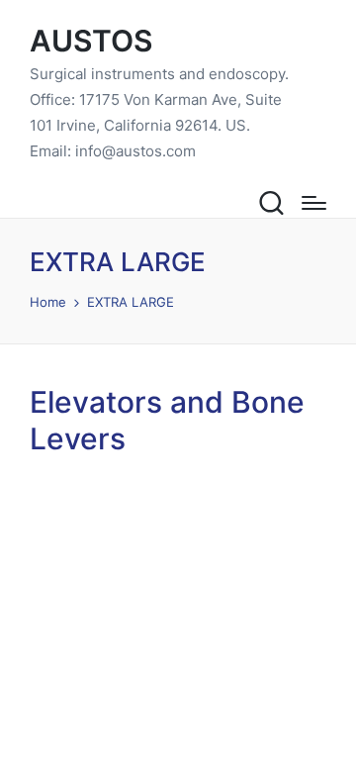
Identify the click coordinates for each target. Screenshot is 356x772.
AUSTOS (91, 41)
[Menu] (314, 203)
